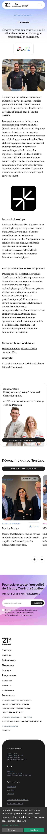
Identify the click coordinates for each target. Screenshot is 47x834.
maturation (7, 680)
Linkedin (10, 794)
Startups (6, 650)
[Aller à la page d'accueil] (21, 641)
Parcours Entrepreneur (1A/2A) (15, 704)
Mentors (6, 655)
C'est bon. (34, 830)
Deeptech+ (6, 730)
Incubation (6, 685)
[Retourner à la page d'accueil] (15, 5)
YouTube (10, 790)
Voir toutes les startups (23, 469)
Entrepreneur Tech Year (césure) (16, 708)
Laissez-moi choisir (10, 825)
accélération (8, 690)
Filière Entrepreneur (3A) (12, 712)
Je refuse (12, 830)
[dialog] (23, 820)
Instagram (11, 787)
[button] (38, 5)
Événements (9, 660)
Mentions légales (15, 804)
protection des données (17, 800)
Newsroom (8, 665)
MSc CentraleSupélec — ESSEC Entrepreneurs (22, 721)
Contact (6, 670)
